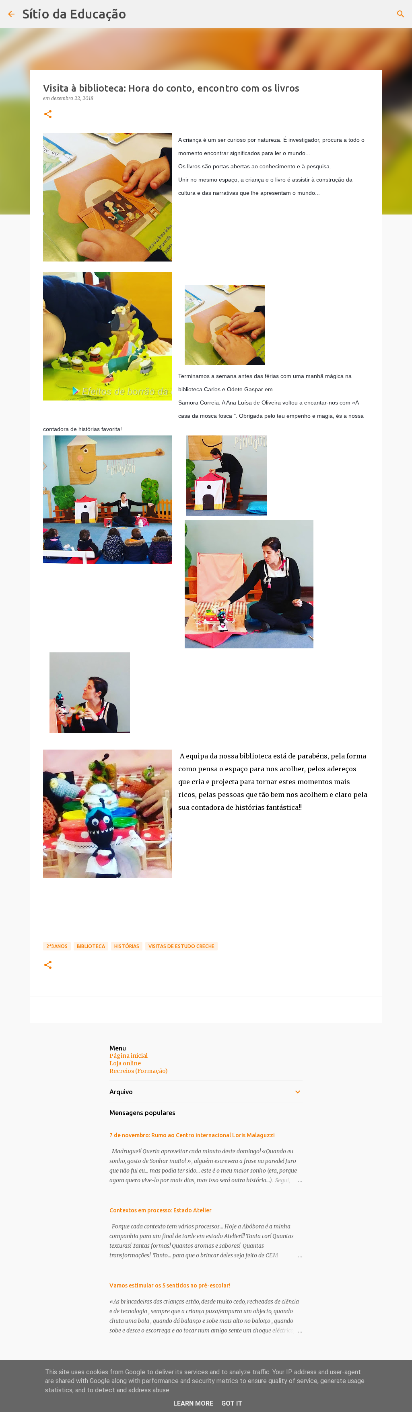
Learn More (193, 1403)
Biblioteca (91, 946)
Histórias (126, 946)
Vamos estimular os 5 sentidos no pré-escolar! (170, 1285)
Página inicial (128, 1055)
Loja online (125, 1063)
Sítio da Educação (74, 13)
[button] (48, 114)
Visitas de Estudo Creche (181, 946)
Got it (231, 1403)
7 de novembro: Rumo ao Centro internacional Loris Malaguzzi (192, 1135)
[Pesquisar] (401, 14)
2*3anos (57, 946)
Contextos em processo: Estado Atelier (160, 1210)
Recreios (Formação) (138, 1071)
